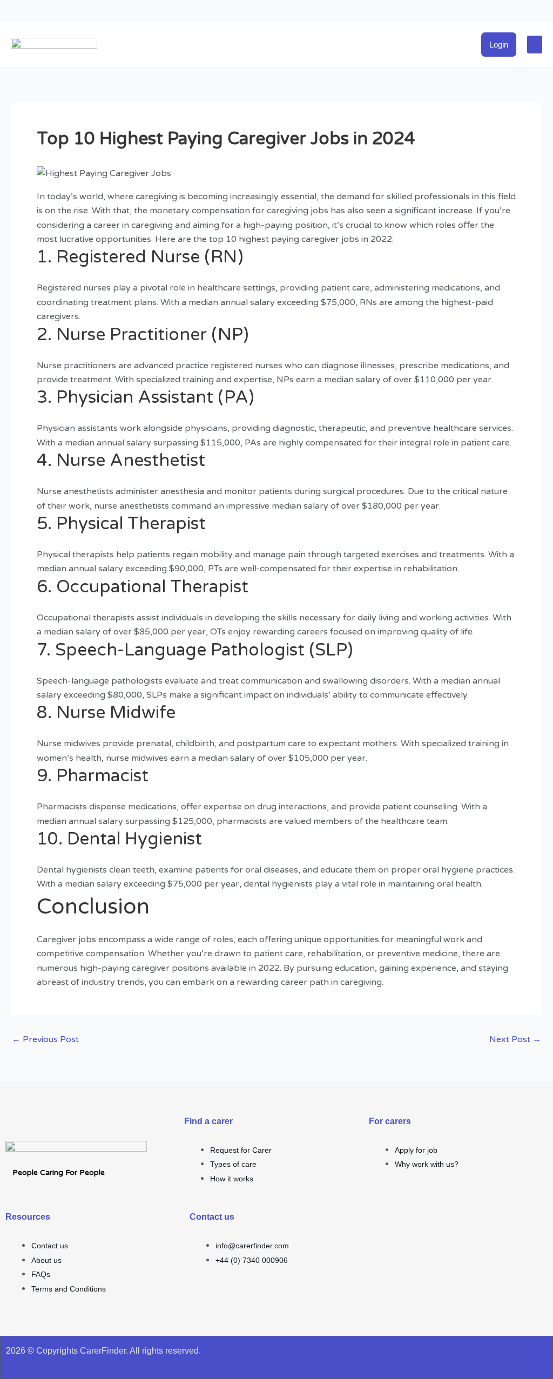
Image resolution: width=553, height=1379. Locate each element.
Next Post (515, 1039)
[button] (534, 44)
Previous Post (45, 1039)
